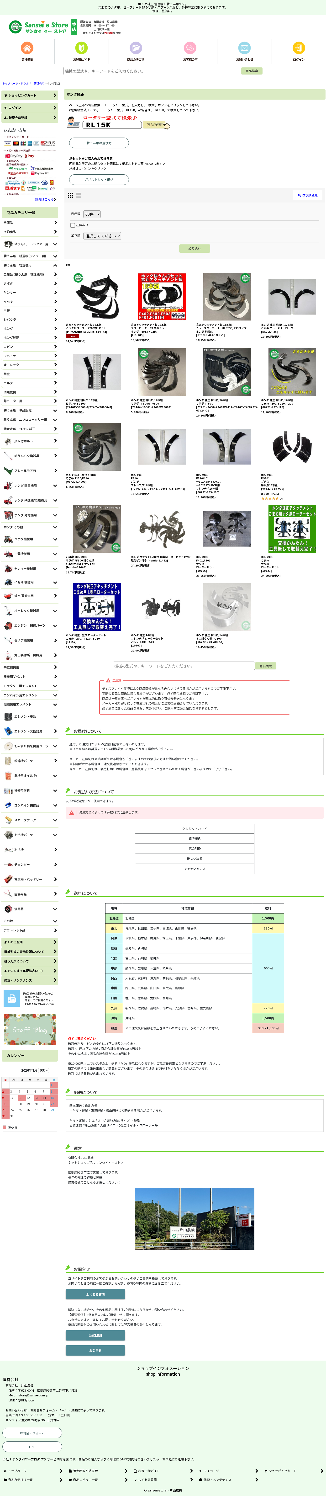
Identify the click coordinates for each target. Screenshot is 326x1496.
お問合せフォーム (32, 1433)
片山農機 (176, 1490)
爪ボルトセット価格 (99, 179)
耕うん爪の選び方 (99, 143)
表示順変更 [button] (310, 195)
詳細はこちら (44, 199)
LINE (32, 1446)
